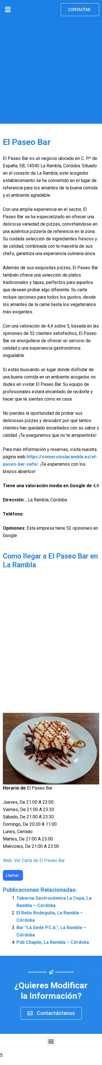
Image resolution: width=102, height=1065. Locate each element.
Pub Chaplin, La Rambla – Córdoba (52, 942)
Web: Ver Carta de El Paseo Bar (34, 860)
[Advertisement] (51, 73)
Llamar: (13, 875)
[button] (7, 9)
